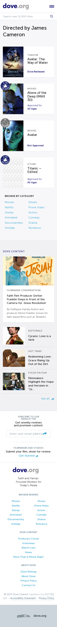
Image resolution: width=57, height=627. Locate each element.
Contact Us (28, 585)
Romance (34, 227)
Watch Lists (28, 547)
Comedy (34, 217)
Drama (32, 222)
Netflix (9, 207)
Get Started (27, 455)
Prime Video (36, 207)
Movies (9, 202)
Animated (11, 217)
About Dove (28, 576)
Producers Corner (28, 538)
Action (32, 212)
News (28, 552)
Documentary (14, 222)
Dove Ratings (29, 571)
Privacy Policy (28, 580)
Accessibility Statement (23, 598)
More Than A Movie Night (28, 557)
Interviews (28, 543)
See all (45, 398)
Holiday (10, 227)
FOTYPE (49, 594)
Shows (32, 202)
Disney (9, 212)
